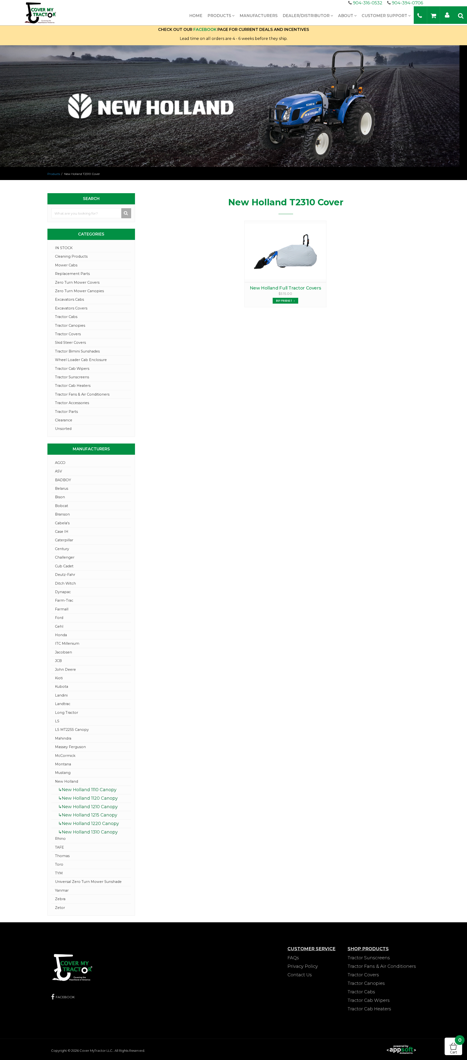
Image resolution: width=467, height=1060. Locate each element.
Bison (60, 497)
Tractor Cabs (66, 317)
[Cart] (433, 15)
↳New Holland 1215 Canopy (87, 815)
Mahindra (63, 738)
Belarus (61, 488)
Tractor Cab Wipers (72, 368)
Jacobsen (63, 652)
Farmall (61, 609)
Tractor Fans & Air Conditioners (82, 394)
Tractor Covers (68, 334)
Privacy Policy (302, 966)
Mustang (63, 772)
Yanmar (62, 890)
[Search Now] (126, 213)
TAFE (59, 847)
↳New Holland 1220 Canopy (88, 823)
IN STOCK (63, 248)
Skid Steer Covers (70, 342)
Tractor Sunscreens (72, 377)
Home (195, 15)
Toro (59, 864)
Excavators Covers (71, 308)
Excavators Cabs (69, 299)
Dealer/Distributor (307, 15)
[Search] (460, 15)
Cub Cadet (64, 566)
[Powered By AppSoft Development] (401, 1049)
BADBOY (63, 480)
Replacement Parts (72, 274)
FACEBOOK (204, 29)
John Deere (65, 669)
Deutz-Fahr (65, 574)
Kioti (59, 678)
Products (219, 15)
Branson (62, 514)
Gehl (59, 626)
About (346, 15)
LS (57, 721)
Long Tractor (66, 712)
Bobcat (61, 506)
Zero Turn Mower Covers (77, 282)
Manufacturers (259, 15)
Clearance (63, 420)
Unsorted (63, 428)
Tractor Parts (66, 411)
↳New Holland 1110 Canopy (87, 789)
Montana (63, 764)
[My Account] (447, 14)
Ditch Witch (65, 583)
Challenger (64, 557)
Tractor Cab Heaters (72, 385)
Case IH (61, 531)
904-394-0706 (407, 3)
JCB (58, 661)
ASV (58, 471)
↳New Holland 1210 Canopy (88, 806)
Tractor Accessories (72, 403)
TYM (59, 873)
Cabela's (62, 523)
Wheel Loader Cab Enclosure (81, 360)
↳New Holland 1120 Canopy (88, 798)
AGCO (60, 463)
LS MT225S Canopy (72, 729)
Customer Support (385, 15)
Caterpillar (64, 540)
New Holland (66, 781)
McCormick (65, 755)
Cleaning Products (71, 256)
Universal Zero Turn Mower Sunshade (88, 881)
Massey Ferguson (70, 747)
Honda (61, 635)
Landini (61, 695)
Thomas (62, 856)
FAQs (293, 957)
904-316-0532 (367, 3)
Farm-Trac (64, 600)
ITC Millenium (67, 643)
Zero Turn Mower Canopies (79, 291)
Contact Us (299, 975)
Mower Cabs (66, 265)
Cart (455, 1046)
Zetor (60, 908)
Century (62, 549)
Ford (59, 618)
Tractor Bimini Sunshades (77, 351)
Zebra (60, 899)
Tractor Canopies (70, 325)
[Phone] (420, 15)
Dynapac (63, 592)
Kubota (61, 686)
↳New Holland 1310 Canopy (88, 832)
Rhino (60, 838)
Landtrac (62, 704)
